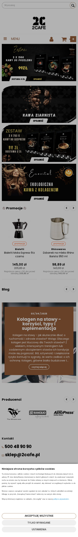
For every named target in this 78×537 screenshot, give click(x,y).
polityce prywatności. (61, 499)
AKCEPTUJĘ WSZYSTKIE (39, 515)
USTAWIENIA (39, 529)
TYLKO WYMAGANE (39, 522)
